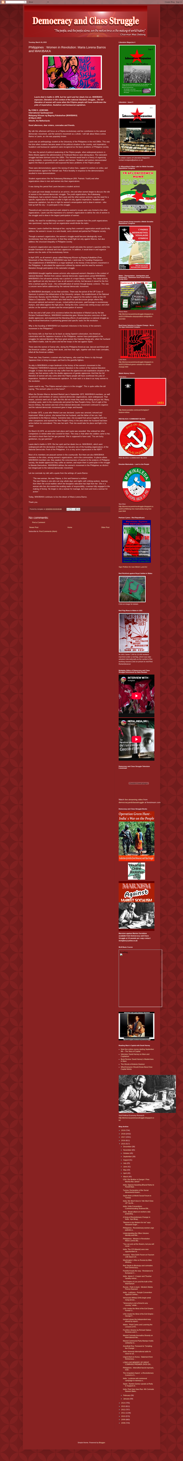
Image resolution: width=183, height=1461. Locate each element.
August (126, 1160)
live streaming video (134, 799)
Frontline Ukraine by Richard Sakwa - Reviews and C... (137, 1331)
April (125, 1173)
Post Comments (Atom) (48, 531)
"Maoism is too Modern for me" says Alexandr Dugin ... (137, 1223)
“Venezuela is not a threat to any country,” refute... (135, 1304)
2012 (123, 1410)
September (127, 1157)
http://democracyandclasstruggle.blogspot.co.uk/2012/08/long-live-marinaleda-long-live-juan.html (136, 509)
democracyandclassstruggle (131, 802)
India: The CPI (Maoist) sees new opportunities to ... (136, 1250)
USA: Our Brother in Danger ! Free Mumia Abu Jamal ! (136, 1180)
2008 (123, 1423)
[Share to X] (73, 509)
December (127, 1147)
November (127, 1150)
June (125, 1167)
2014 (123, 1403)
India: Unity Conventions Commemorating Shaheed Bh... (136, 1207)
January (126, 1399)
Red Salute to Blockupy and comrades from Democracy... (138, 1267)
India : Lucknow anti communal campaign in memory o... (135, 1379)
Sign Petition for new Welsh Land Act (133, 567)
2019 (123, 1130)
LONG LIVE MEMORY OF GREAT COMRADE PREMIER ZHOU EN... (137, 1363)
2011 (123, 1413)
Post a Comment (38, 522)
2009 (123, 1420)
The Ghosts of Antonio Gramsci (133, 1064)
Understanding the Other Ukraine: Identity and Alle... (136, 1234)
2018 (123, 1134)
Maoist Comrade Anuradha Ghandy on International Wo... (138, 1336)
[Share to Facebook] (76, 509)
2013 (123, 1406)
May (125, 1170)
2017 (123, 1137)
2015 (123, 1144)
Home (69, 527)
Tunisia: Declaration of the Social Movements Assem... (136, 1191)
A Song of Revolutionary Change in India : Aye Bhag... (136, 1218)
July (125, 1163)
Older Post (105, 527)
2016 (123, 1141)
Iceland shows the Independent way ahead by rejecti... (137, 1320)
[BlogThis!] (70, 509)
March (126, 1177)
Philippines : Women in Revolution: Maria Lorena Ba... (136, 1240)
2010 (123, 1416)
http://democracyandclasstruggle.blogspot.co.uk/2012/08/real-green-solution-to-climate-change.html (136, 364)
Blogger (102, 1443)
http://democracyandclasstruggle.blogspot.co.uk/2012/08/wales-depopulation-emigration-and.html (136, 316)
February (127, 1395)
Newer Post (33, 527)
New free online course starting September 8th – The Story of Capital (137, 1050)
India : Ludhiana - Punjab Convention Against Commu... (137, 1293)
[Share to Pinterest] (78, 509)
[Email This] (67, 509)
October (126, 1153)
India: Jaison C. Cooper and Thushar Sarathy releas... (137, 1277)
